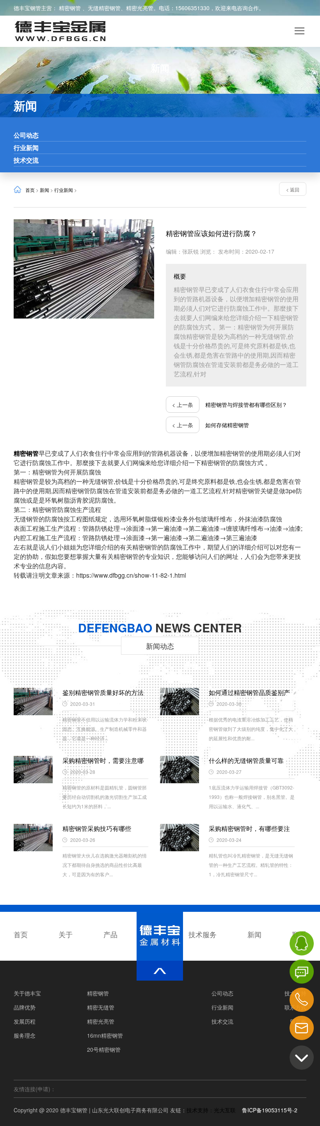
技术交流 (26, 160)
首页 (30, 189)
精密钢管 (70, 8)
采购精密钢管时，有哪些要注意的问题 (249, 828)
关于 (66, 934)
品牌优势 (25, 1007)
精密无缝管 (100, 1007)
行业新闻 (26, 147)
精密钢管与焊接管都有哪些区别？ (246, 404)
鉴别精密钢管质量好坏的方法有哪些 (103, 692)
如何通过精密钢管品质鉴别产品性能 (249, 692)
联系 (299, 934)
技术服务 (202, 934)
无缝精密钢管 (104, 8)
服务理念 (25, 1035)
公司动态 (26, 135)
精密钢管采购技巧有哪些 (96, 828)
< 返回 (292, 189)
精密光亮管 (139, 8)
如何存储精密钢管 (227, 425)
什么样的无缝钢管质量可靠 (246, 760)
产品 (110, 934)
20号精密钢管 (104, 1049)
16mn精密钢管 (105, 1035)
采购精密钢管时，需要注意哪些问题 (103, 760)
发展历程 (25, 1021)
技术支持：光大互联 (214, 1110)
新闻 (44, 189)
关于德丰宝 (27, 993)
